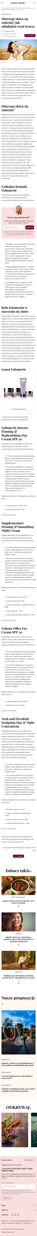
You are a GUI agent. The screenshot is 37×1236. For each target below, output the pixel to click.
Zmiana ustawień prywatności (11, 1223)
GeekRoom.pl (10, 1232)
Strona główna (5, 8)
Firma (3, 1205)
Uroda (17, 8)
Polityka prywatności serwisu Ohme (22, 1221)
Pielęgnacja (22, 8)
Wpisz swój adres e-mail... (8, 1182)
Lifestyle (12, 8)
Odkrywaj (4, 1210)
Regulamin (4, 1221)
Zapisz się (29, 227)
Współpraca (27, 1223)
